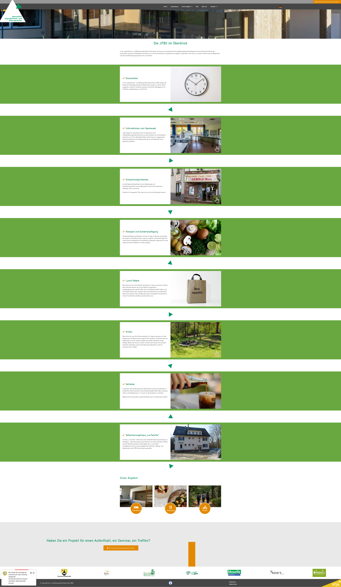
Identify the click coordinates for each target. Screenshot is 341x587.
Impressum (232, 582)
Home (165, 6)
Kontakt (213, 6)
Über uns (204, 6)
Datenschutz (233, 584)
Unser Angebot (186, 6)
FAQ (197, 6)
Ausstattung (174, 6)
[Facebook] (170, 583)
